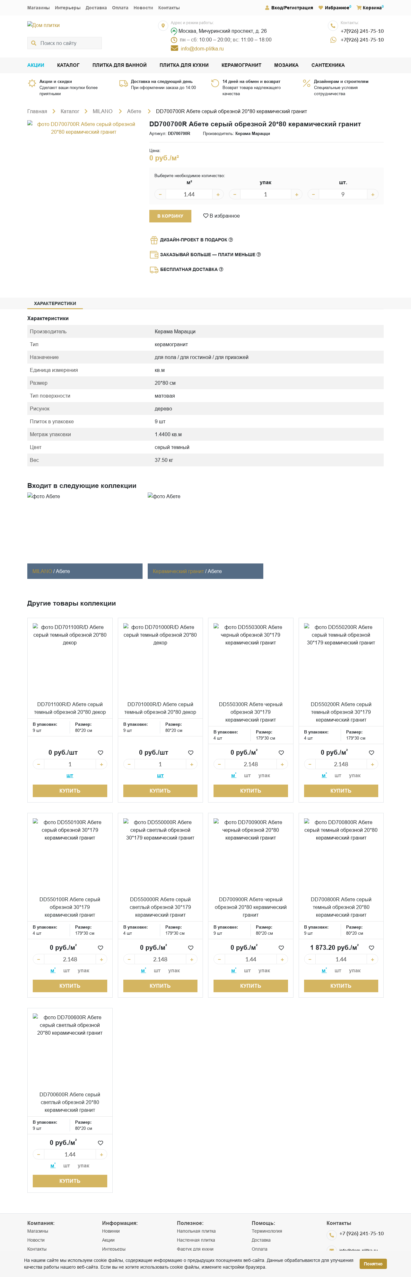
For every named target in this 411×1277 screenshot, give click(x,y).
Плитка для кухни (184, 65)
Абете (135, 111)
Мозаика (286, 65)
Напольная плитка (196, 1231)
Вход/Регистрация (292, 7)
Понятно (373, 1263)
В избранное (224, 216)
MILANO (103, 111)
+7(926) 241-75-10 (362, 31)
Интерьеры (68, 7)
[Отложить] (100, 753)
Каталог (68, 65)
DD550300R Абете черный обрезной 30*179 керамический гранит (251, 712)
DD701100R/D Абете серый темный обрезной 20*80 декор (70, 708)
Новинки (111, 1231)
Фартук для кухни (195, 1249)
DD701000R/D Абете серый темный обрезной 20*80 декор (160, 708)
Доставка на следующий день (162, 81)
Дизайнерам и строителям (341, 81)
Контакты (169, 7)
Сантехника (328, 65)
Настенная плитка (196, 1240)
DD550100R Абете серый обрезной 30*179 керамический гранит (69, 907)
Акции (35, 65)
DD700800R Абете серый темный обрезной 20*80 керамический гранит (341, 907)
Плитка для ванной (119, 65)
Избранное (337, 7)
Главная (37, 111)
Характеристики (55, 303)
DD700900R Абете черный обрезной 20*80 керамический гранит (251, 907)
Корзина (372, 7)
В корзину (170, 216)
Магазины (38, 7)
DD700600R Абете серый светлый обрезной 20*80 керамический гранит (69, 1102)
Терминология (267, 1231)
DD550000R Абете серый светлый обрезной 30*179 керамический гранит (160, 907)
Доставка (96, 7)
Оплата (120, 7)
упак (265, 182)
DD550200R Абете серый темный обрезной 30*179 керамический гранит (341, 712)
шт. (343, 182)
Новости (143, 7)
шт (69, 775)
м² (189, 182)
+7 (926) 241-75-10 (361, 1233)
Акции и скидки (55, 81)
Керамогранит (241, 65)
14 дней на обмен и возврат (251, 81)
